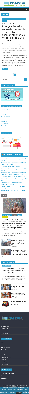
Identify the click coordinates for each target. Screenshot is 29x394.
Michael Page (4, 121)
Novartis (12, 46)
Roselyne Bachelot (14, 48)
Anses (2, 128)
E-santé (14, 215)
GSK (17, 45)
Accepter (19, 392)
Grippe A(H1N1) (12, 45)
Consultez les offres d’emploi (8, 373)
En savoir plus (26, 392)
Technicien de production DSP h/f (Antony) (11, 166)
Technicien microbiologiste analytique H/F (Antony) (13, 176)
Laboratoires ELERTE (6, 109)
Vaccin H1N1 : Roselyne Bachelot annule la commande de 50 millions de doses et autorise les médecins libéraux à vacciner (13, 32)
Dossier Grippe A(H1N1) (8, 19)
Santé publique (5, 50)
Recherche (5, 217)
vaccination (19, 50)
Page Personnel (4, 123)
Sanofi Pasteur (22, 48)
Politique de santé (18, 19)
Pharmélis (3, 114)
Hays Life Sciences (5, 116)
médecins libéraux (22, 45)
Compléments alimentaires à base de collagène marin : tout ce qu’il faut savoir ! (14, 270)
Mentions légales (5, 328)
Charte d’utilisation (5, 331)
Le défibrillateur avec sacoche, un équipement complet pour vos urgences (18, 303)
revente (8, 48)
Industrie (20, 215)
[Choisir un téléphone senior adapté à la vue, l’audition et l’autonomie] (6, 292)
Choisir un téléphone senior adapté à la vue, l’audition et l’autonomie (18, 295)
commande (17, 43)
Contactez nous (4, 333)
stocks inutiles (12, 50)
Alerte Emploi (4, 378)
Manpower (3, 119)
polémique (20, 46)
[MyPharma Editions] (2, 9)
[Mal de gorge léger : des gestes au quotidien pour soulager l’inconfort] (6, 284)
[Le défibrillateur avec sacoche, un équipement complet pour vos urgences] (6, 300)
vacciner (24, 50)
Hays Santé (3, 125)
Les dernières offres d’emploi (12, 154)
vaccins (3, 52)
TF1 (16, 50)
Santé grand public (7, 265)
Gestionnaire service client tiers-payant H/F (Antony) (13, 190)
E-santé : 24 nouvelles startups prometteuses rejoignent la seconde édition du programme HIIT (18, 243)
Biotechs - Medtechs (7, 215)
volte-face (8, 52)
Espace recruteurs (5, 375)
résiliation (4, 48)
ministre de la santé (6, 46)
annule (13, 43)
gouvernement (5, 45)
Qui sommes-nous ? (6, 326)
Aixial (2, 112)
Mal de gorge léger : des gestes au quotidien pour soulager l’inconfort (18, 286)
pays (16, 46)
